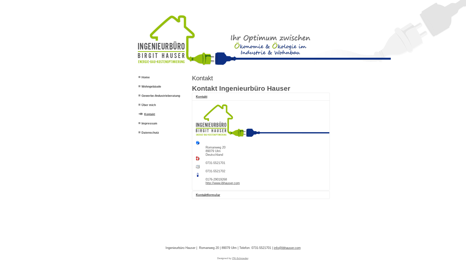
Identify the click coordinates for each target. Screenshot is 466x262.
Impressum (149, 123)
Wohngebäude (151, 86)
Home (145, 77)
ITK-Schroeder (240, 258)
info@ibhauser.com (287, 248)
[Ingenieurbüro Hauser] (188, 38)
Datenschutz (150, 132)
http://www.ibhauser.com (223, 183)
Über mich (148, 105)
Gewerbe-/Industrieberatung (160, 96)
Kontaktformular (208, 195)
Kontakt (149, 114)
